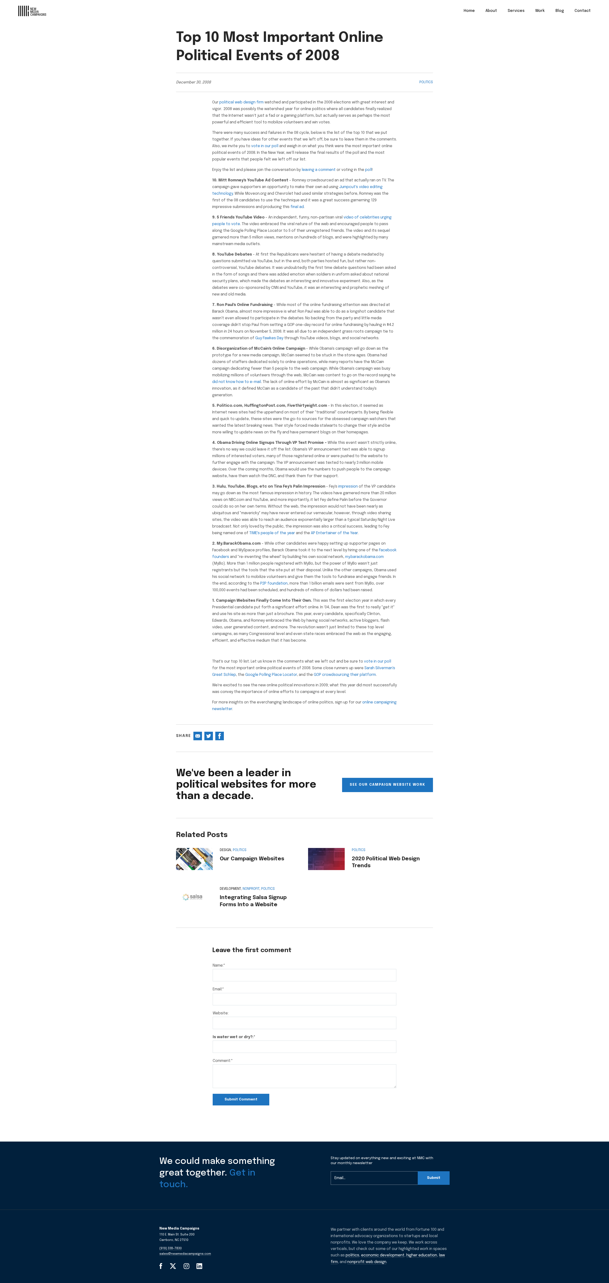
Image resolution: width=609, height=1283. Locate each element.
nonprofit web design (366, 1262)
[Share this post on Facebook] (219, 736)
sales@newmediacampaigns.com (185, 1253)
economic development (382, 1255)
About (491, 11)
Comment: (223, 1061)
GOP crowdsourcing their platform (345, 675)
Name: (219, 965)
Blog (559, 11)
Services (516, 11)
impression (348, 486)
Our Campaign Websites (252, 859)
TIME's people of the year (272, 533)
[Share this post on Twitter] (208, 736)
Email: (218, 989)
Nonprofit (251, 889)
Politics (426, 82)
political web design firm (241, 102)
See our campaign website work (387, 785)
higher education (421, 1255)
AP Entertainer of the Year (334, 533)
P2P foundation (274, 583)
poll (368, 170)
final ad (297, 207)
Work (540, 11)
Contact (583, 11)
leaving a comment (319, 170)
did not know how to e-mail (236, 382)
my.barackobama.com (364, 557)
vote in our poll (264, 146)
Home (469, 11)
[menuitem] (469, 11)
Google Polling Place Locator (271, 675)
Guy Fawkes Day (269, 338)
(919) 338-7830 (170, 1248)
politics (352, 1255)
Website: (220, 1013)
